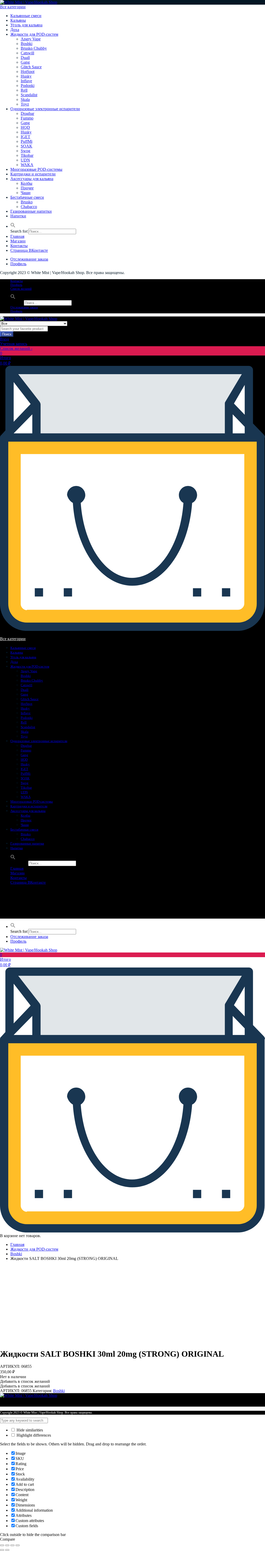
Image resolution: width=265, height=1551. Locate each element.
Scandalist (29, 95)
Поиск (6, 334)
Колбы (26, 183)
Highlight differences (33, 1435)
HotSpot (27, 71)
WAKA (27, 165)
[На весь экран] (12, 1545)
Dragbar (27, 113)
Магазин (18, 241)
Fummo (27, 118)
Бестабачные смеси (27, 197)
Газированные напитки (31, 211)
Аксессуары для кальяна (31, 178)
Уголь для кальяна (26, 25)
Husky (26, 76)
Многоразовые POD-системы (36, 169)
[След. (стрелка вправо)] (7, 1550)
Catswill (27, 53)
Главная (17, 236)
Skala (25, 99)
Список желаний (21, 289)
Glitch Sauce (31, 67)
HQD (25, 127)
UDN (25, 160)
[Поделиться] (7, 1545)
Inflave (26, 81)
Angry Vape (31, 39)
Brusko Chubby (34, 48)
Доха (14, 29)
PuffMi (26, 141)
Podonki (27, 85)
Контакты (19, 245)
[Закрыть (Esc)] (2, 1545)
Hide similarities (29, 1430)
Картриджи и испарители (33, 174)
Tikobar (27, 155)
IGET (25, 137)
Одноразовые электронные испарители (45, 109)
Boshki (26, 43)
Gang (25, 62)
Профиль (18, 264)
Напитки (18, 216)
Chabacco (29, 206)
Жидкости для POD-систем (34, 34)
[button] (13, 226)
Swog (25, 151)
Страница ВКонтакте (29, 250)
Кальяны (18, 20)
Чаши (26, 192)
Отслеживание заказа (29, 259)
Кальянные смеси (25, 15)
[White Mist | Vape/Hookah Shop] (28, 2)
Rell (24, 90)
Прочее (27, 188)
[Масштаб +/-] (18, 1545)
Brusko (27, 202)
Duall (25, 57)
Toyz (25, 104)
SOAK (26, 146)
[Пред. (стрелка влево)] (2, 1550)
